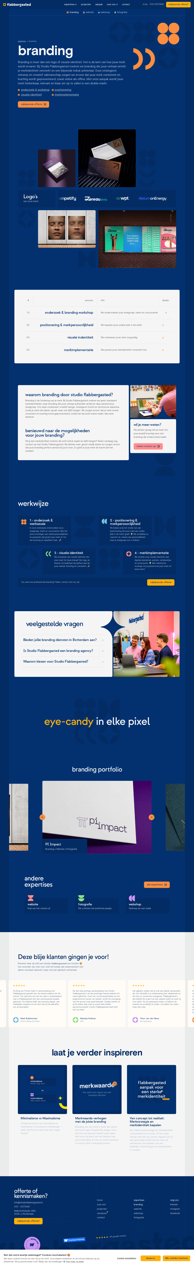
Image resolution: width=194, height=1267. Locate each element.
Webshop (138, 1213)
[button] (70, 4)
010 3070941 (157, 4)
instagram (175, 1209)
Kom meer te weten (75, 1262)
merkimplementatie (67, 94)
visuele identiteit (31, 94)
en (146, 4)
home (100, 1200)
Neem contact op (146, 446)
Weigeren (150, 1258)
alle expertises (155, 884)
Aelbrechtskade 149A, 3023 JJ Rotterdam (25, 1212)
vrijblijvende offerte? (178, 4)
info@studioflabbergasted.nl (28, 1203)
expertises (69, 4)
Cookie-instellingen (126, 1258)
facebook (175, 1213)
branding (138, 1205)
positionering (63, 90)
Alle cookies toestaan (176, 1258)
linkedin (174, 1205)
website (138, 1209)
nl (143, 4)
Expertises (22, 41)
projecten (86, 4)
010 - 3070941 (22, 1207)
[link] (178, 4)
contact (126, 4)
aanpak (99, 4)
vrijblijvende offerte (31, 104)
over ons (111, 4)
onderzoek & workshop (35, 90)
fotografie (139, 1218)
